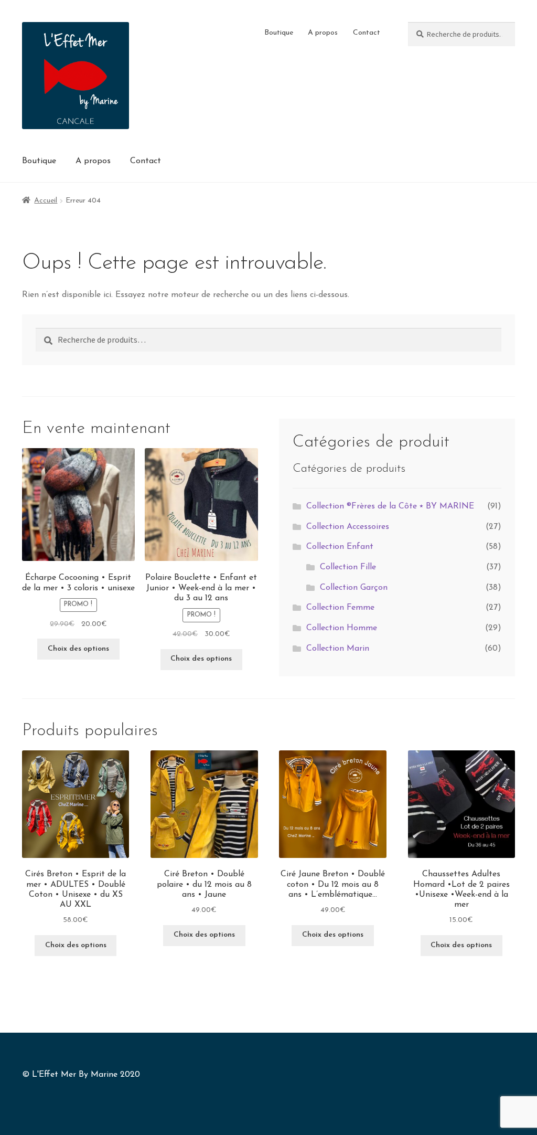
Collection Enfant (339, 547)
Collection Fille (348, 567)
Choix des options (78, 649)
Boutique (278, 33)
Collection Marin (337, 648)
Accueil (45, 201)
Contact (366, 33)
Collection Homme (341, 628)
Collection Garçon (354, 588)
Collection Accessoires (347, 527)
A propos (323, 33)
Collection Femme (340, 607)
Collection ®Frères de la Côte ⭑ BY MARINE (390, 506)
